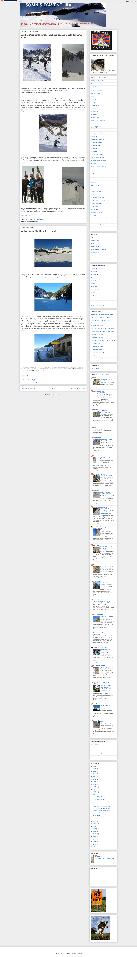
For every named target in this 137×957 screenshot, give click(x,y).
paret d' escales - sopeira (98, 166)
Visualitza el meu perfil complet (104, 858)
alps (92, 277)
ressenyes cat (95, 757)
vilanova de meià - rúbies (98, 225)
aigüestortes (94, 274)
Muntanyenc (97, 581)
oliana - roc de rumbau (97, 157)
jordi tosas (96, 703)
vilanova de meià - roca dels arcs (101, 222)
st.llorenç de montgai (97, 212)
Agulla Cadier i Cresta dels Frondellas (102, 314)
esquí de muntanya (96, 751)
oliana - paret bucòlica (97, 154)
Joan (98, 856)
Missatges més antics (78, 388)
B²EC (94, 427)
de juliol (97, 801)
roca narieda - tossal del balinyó (100, 200)
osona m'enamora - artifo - (99, 160)
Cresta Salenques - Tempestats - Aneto (102, 328)
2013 (94, 823)
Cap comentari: (41, 219)
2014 (94, 821)
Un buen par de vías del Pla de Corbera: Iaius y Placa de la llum (106, 381)
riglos (92, 188)
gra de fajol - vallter (96, 127)
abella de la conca (96, 87)
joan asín (96, 409)
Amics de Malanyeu (98, 636)
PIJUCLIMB (96, 720)
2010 (94, 831)
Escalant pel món (98, 599)
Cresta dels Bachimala (97, 349)
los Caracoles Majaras (100, 507)
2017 (94, 789)
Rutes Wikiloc (95, 368)
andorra (93, 280)
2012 (94, 826)
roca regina (94, 206)
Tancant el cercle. (105, 566)
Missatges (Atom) (57, 394)
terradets (93, 216)
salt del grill (94, 209)
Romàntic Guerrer (98, 565)
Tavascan (94, 271)
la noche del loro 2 (96, 754)
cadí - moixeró (95, 289)
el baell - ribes (95, 117)
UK (92, 237)
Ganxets (95, 456)
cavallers (93, 102)
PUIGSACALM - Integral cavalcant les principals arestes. (106, 618)
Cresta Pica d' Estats (97, 325)
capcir (36, 221)
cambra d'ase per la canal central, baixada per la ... (102, 807)
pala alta (93, 163)
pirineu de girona (96, 302)
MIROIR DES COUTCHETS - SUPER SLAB (106, 394)
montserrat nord (96, 145)
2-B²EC (95, 378)
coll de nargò (95, 105)
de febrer (97, 815)
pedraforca (94, 170)
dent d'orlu (94, 114)
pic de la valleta (95, 182)
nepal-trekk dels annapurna (99, 249)
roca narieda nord (96, 203)
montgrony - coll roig (97, 133)
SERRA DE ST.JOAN (97, 81)
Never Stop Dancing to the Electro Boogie (101, 527)
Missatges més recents (28, 388)
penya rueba (95, 173)
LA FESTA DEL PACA (99, 474)
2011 (94, 829)
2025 (94, 769)
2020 (94, 781)
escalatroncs (95, 748)
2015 (94, 794)
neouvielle (94, 151)
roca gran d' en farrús (97, 197)
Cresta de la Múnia (96, 343)
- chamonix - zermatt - (97, 268)
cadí (92, 96)
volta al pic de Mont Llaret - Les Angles (39, 231)
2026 (94, 766)
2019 (94, 784)
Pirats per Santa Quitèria (107, 530)
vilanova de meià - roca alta (99, 219)
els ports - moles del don (98, 120)
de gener (97, 818)
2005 (94, 844)
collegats (93, 108)
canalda (93, 99)
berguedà (94, 286)
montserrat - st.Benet (97, 139)
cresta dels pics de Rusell (98, 359)
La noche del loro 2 (99, 391)
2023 (94, 774)
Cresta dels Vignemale (97, 352)
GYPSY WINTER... (105, 705)
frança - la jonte (95, 240)
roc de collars (95, 194)
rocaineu (96, 490)
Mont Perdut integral (97, 356)
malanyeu (94, 130)
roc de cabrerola (96, 191)
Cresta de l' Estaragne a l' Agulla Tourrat (103, 340)
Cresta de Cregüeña (97, 337)
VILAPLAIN (96, 545)
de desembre (99, 796)
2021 (94, 779)
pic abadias (94, 179)
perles (93, 176)
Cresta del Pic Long (97, 346)
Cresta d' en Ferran (97, 334)
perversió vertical (98, 614)
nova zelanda (95, 252)
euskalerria (94, 124)
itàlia (92, 243)
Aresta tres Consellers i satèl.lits (100, 317)
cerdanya (94, 296)
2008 (94, 836)
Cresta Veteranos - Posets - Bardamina (102, 331)
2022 (94, 776)
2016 (94, 792)
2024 (94, 771)
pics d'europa (95, 185)
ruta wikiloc (25, 376)
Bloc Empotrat (97, 437)
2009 (94, 834)
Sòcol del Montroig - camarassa (100, 84)
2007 (94, 839)
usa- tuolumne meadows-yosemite (101, 259)
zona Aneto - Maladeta (97, 305)
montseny (94, 136)
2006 (94, 841)
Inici (53, 388)
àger (92, 228)
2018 (94, 787)
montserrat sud (95, 148)
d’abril (97, 804)
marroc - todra (95, 246)
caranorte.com (95, 744)
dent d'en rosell (95, 111)
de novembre (99, 799)
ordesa (93, 299)
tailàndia (93, 256)
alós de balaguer (96, 93)
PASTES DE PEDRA (99, 666)
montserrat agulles (96, 142)
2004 (94, 846)
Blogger (80, 953)
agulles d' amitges (96, 90)
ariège (93, 283)
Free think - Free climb (100, 647)
